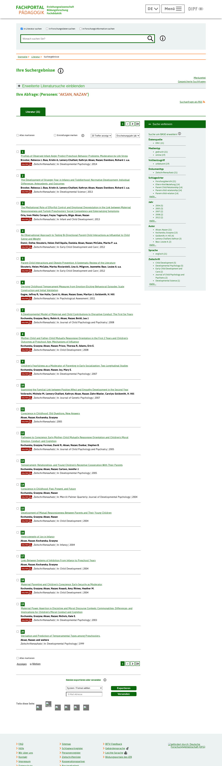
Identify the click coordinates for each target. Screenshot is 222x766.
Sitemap (66, 744)
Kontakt (23, 757)
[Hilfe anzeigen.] (162, 38)
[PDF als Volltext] (26, 164)
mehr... (152, 196)
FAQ (21, 744)
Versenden (124, 694)
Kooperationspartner (73, 761)
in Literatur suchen (33, 28)
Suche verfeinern (162, 124)
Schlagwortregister (72, 748)
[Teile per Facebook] (39, 707)
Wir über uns (26, 752)
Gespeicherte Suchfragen (192, 81)
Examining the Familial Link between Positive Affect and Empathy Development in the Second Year (74, 389)
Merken (36, 664)
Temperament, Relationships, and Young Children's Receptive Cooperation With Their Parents (72, 465)
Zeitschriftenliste (71, 757)
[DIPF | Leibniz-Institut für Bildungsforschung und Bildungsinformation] (196, 9)
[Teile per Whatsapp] (58, 707)
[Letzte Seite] (137, 123)
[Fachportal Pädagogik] (45, 10)
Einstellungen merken (67, 135)
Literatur (35, 56)
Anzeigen (22, 664)
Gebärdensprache (115, 748)
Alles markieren (27, 135)
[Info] (83, 135)
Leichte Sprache (114, 752)
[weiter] (132, 123)
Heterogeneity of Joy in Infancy (37, 536)
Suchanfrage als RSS (191, 101)
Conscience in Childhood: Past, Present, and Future (48, 488)
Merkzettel (200, 77)
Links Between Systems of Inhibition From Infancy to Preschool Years (58, 560)
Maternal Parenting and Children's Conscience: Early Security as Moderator (61, 584)
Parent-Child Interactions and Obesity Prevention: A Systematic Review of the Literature (68, 262)
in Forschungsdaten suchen (62, 28)
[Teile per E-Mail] (77, 707)
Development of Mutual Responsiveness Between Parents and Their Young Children (66, 512)
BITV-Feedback (113, 744)
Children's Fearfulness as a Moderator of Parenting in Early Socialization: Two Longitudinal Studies (74, 365)
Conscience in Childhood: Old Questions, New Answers (50, 413)
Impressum (25, 761)
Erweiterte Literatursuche (53, 86)
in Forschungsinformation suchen (98, 28)
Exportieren (123, 688)
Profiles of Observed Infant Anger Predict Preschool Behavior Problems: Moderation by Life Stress (74, 156)
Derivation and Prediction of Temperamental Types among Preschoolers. (60, 635)
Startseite (22, 56)
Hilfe (21, 748)
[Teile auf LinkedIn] (67, 707)
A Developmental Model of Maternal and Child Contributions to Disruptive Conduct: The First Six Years (77, 314)
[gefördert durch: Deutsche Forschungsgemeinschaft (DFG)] (187, 745)
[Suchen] (150, 39)
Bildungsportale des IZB (118, 757)
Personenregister (71, 752)
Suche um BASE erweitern (163, 134)
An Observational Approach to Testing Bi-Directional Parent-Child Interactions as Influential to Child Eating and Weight (75, 237)
